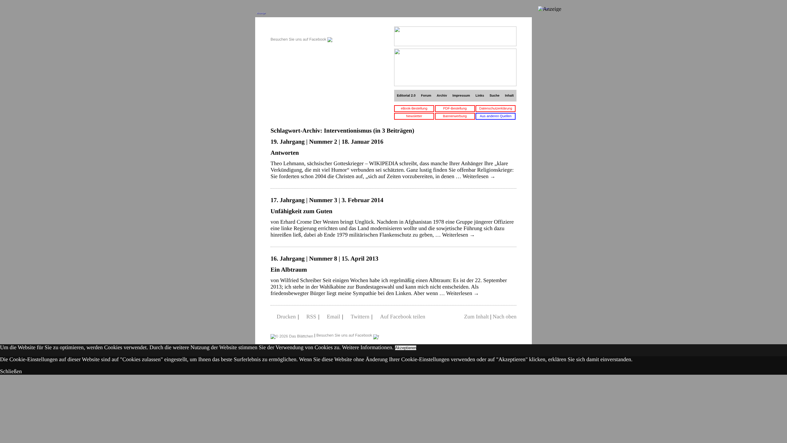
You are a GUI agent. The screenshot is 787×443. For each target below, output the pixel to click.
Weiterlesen (478, 176)
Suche (495, 96)
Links (480, 96)
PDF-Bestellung (455, 108)
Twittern (360, 316)
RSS (311, 316)
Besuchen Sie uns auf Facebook (299, 39)
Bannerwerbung (455, 116)
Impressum (461, 96)
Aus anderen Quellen (496, 116)
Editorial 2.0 (406, 96)
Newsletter (414, 116)
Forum (426, 96)
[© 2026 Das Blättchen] (292, 335)
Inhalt (509, 96)
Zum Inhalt (476, 316)
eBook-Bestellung (414, 108)
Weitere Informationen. (368, 347)
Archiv (442, 96)
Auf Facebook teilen (402, 316)
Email (333, 316)
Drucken (286, 316)
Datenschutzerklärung (495, 108)
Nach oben (504, 316)
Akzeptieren (405, 347)
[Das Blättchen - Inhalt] (301, 29)
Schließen (11, 371)
